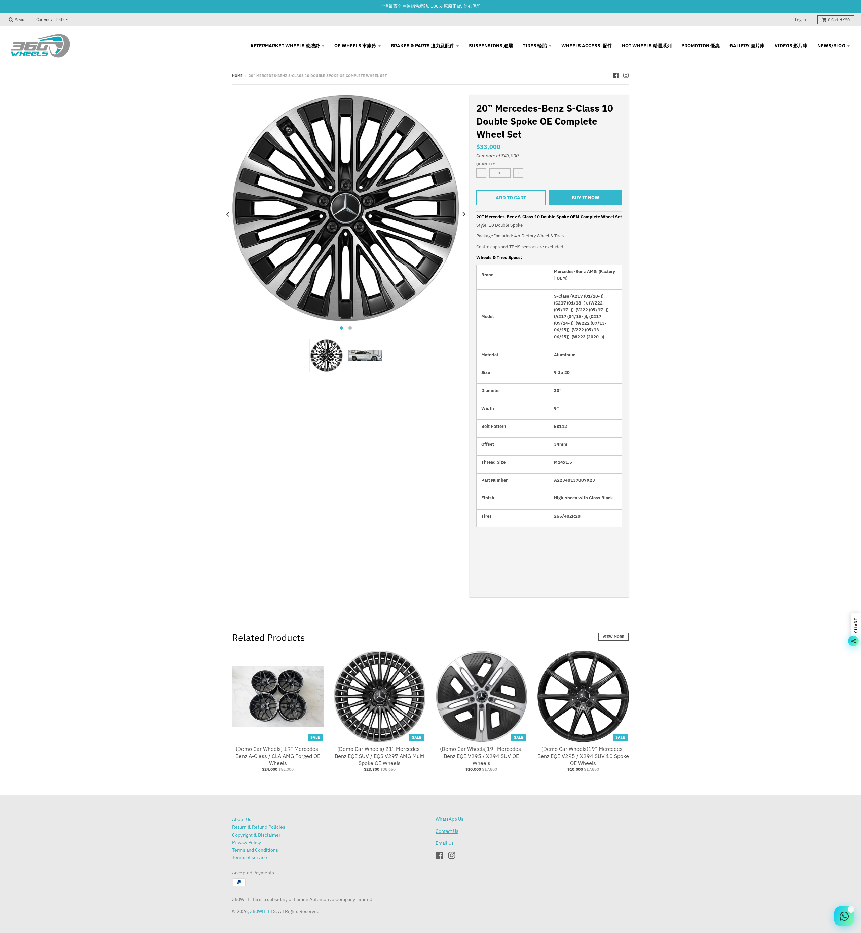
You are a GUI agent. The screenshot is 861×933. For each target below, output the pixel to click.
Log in (800, 19)
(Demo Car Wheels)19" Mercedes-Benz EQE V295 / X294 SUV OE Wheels (481, 755)
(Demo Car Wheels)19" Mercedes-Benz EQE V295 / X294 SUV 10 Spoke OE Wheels (583, 755)
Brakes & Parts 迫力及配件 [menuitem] (422, 46)
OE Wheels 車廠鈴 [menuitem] (355, 46)
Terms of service (249, 857)
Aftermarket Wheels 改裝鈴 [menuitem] (285, 46)
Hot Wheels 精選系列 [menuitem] (647, 46)
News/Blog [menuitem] (831, 46)
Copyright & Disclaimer (256, 835)
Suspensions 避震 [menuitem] (491, 46)
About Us (241, 819)
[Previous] (228, 214)
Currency (44, 19)
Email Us (445, 843)
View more (613, 636)
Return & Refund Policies (258, 827)
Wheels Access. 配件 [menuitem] (586, 46)
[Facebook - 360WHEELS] (616, 75)
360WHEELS (263, 911)
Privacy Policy (246, 842)
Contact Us (447, 831)
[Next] (463, 214)
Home (237, 75)
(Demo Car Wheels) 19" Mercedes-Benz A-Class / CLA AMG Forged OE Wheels (277, 755)
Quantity (485, 164)
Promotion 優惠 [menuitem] (700, 46)
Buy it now (585, 198)
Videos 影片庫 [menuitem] (791, 46)
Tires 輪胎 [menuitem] (535, 46)
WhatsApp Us (449, 819)
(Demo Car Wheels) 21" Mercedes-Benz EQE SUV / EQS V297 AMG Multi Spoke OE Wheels (379, 755)
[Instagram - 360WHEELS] (626, 75)
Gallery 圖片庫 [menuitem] (747, 46)
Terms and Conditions (255, 850)
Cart (839, 19)
